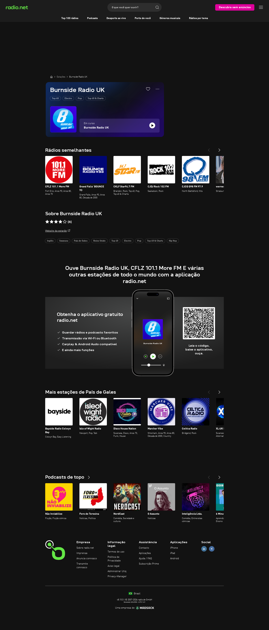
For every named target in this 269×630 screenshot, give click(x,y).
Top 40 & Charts (96, 98)
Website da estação (56, 231)
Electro (68, 98)
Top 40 (55, 98)
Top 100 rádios (69, 18)
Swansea (63, 241)
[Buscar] (157, 7)
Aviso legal (113, 566)
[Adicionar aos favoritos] (148, 89)
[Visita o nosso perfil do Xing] (211, 549)
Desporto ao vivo (116, 18)
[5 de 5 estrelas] (65, 222)
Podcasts (92, 18)
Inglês (50, 241)
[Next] (219, 148)
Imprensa (81, 553)
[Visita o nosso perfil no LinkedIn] (204, 549)
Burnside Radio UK (96, 127)
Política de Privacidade (114, 559)
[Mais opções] (157, 89)
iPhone (174, 548)
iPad (172, 553)
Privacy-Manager (117, 576)
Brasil (136, 593)
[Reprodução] (152, 125)
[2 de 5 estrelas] (51, 222)
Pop (80, 98)
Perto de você (143, 18)
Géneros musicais (170, 18)
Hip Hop (173, 241)
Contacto (144, 548)
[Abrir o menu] (261, 7)
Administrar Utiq (117, 571)
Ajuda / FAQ (145, 558)
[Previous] (208, 148)
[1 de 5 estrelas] (47, 222)
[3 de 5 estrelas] (56, 222)
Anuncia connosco (86, 558)
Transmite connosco (82, 566)
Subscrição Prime (149, 564)
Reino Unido (99, 241)
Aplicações (145, 553)
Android (174, 558)
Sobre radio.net (85, 548)
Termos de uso (116, 551)
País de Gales (80, 241)
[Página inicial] (51, 76)
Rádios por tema (198, 18)
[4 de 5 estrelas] (60, 222)
